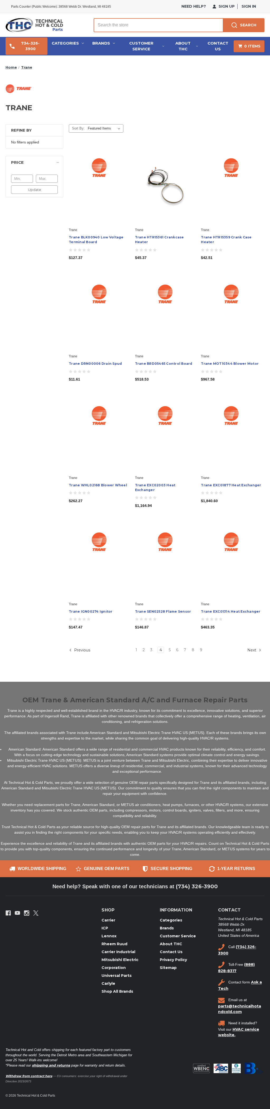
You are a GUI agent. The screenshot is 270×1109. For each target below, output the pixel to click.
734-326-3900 (30, 46)
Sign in (249, 6)
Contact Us (218, 46)
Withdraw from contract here (29, 1076)
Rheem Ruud (114, 944)
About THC (183, 46)
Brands (101, 43)
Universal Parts (117, 975)
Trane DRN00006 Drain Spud (95, 364)
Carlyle (108, 983)
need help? (193, 6)
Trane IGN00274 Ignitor (91, 611)
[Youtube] (17, 913)
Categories (65, 43)
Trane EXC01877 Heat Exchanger (231, 485)
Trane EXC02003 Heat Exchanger (155, 487)
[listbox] (105, 128)
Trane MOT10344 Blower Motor (230, 364)
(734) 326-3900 (197, 886)
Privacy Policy (173, 959)
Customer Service (141, 46)
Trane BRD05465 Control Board (163, 364)
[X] (35, 913)
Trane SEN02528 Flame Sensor (163, 611)
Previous (81, 650)
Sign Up (226, 6)
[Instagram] (26, 913)
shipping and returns (51, 1065)
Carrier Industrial (118, 951)
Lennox (109, 936)
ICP (105, 928)
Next (252, 650)
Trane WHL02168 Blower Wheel (98, 485)
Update (34, 190)
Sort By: (78, 128)
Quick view (98, 180)
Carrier (108, 920)
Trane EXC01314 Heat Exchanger (230, 611)
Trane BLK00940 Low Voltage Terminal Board (96, 239)
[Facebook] (8, 913)
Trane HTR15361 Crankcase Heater (159, 239)
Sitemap (168, 967)
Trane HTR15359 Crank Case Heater (226, 239)
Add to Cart (99, 190)
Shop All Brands (117, 991)
